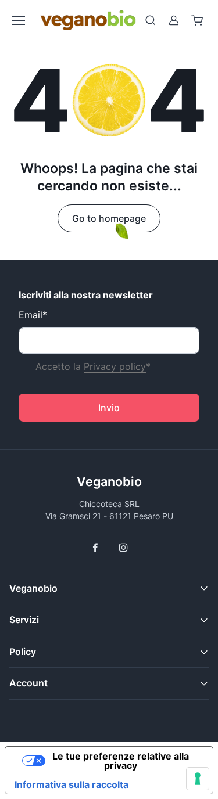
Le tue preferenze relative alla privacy (120, 760)
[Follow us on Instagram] (123, 547)
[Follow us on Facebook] (95, 547)
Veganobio (109, 481)
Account (28, 683)
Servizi (24, 619)
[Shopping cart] (197, 20)
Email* (33, 315)
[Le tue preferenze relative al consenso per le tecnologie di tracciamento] (198, 779)
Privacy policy (115, 366)
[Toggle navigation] (18, 20)
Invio (109, 407)
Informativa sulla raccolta (71, 784)
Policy (22, 651)
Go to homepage (109, 218)
